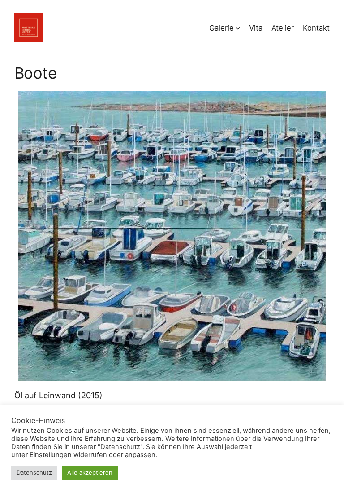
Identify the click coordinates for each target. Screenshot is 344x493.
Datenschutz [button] (34, 472)
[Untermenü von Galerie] (238, 28)
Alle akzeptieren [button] (89, 472)
